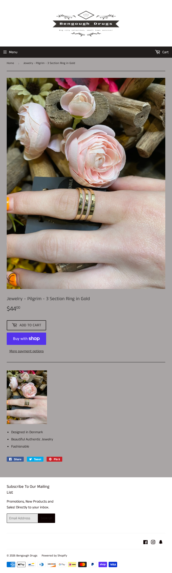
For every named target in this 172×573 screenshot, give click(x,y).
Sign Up (46, 518)
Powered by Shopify (54, 556)
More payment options (26, 351)
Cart (165, 52)
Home (10, 63)
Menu (13, 52)
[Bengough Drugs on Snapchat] (161, 542)
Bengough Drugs (26, 556)
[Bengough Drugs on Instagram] (153, 542)
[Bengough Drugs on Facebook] (145, 542)
